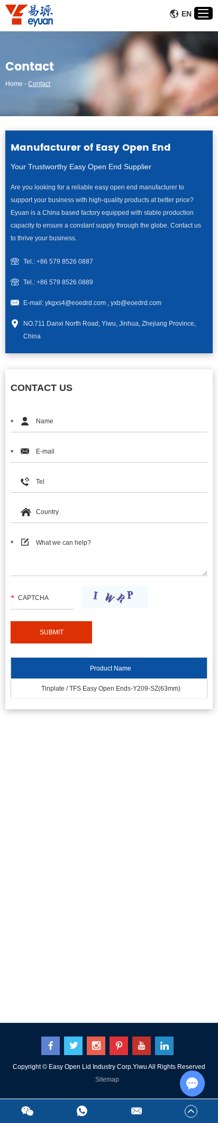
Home (14, 84)
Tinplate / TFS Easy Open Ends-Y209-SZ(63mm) (110, 688)
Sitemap (107, 1079)
